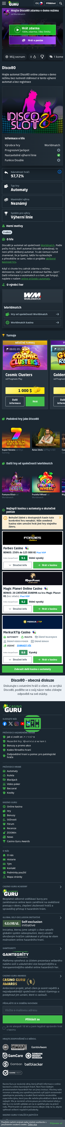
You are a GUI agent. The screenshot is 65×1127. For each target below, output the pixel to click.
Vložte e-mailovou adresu (18, 1007)
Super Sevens (12, 451)
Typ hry (15, 185)
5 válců (7, 232)
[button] (60, 172)
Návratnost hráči (20, 172)
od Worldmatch (18, 14)
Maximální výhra (20, 199)
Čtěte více (32, 1124)
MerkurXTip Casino (17, 632)
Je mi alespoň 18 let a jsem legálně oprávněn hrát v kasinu (34, 1028)
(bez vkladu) (13, 596)
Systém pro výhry (20, 213)
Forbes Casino (13, 548)
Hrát (35, 401)
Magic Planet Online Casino (23, 589)
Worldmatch (47, 245)
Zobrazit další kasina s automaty (32, 669)
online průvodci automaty (35, 278)
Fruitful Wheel (40, 496)
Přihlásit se (32, 1019)
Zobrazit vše (24, 645)
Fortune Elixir (10, 496)
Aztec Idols (43, 449)
